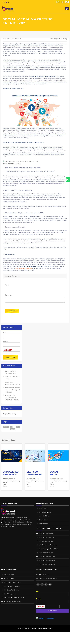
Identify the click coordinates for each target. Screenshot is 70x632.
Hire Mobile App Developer (12, 601)
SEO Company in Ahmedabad (48, 549)
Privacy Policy (43, 508)
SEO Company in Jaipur (46, 533)
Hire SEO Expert (9, 575)
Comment (8, 295)
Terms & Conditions (45, 512)
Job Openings (43, 524)
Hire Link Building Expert (12, 586)
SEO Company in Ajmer (46, 537)
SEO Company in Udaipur (47, 564)
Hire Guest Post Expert (11, 590)
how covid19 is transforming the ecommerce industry (12, 398)
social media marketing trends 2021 (57, 473)
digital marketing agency (24, 268)
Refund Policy (43, 520)
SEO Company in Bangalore (48, 545)
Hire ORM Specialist (10, 594)
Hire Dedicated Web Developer (14, 598)
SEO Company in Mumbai (47, 556)
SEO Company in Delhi (46, 552)
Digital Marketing (9, 414)
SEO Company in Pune (46, 541)
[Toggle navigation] (67, 8)
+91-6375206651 (43, 575)
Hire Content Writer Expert (12, 582)
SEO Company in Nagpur (47, 560)
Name (7, 285)
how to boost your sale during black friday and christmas (12, 390)
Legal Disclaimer (44, 516)
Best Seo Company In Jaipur (34, 473)
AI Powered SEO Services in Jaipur (11, 473)
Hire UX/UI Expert (9, 578)
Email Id (5, 341)
